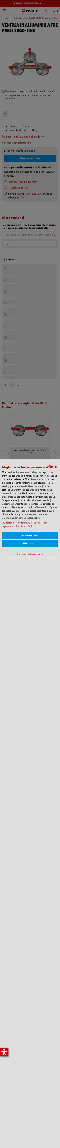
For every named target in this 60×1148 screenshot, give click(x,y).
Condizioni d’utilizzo (26, 526)
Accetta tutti (30, 535)
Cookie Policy (40, 522)
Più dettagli (8, 522)
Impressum (7, 526)
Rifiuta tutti (30, 543)
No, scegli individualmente (30, 554)
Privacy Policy (23, 522)
